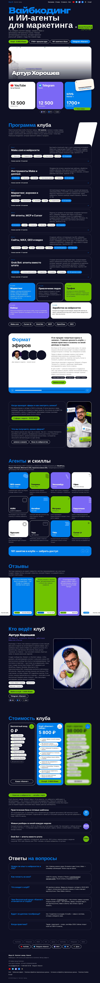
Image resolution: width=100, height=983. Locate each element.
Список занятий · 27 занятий (19, 277)
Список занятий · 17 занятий (19, 252)
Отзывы (57, 2)
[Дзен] (85, 2)
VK (51, 111)
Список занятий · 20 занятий (19, 182)
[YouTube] (73, 2)
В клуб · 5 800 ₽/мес (50, 781)
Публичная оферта (18, 972)
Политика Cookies (83, 972)
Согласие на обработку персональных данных (64, 972)
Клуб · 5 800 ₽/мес (18, 42)
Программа (51, 2)
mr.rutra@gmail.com (14, 965)
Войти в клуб (58, 382)
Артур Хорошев (35, 73)
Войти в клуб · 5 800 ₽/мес (22, 692)
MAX (44, 111)
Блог (69, 2)
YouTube (26, 946)
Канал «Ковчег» (22, 781)
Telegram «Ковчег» (80, 42)
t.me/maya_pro (62, 899)
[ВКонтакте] (82, 2)
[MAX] (79, 2)
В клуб (89, 2)
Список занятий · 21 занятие (19, 230)
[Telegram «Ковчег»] (76, 2)
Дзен (57, 111)
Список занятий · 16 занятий (19, 161)
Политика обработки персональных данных (37, 972)
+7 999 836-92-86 (26, 965)
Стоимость (64, 2)
